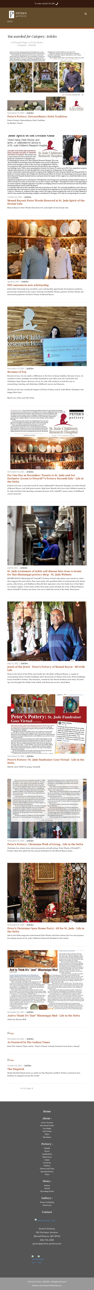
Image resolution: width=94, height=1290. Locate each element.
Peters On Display (47, 1202)
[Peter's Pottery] (18, 14)
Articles (29, 113)
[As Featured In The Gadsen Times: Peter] (10, 1033)
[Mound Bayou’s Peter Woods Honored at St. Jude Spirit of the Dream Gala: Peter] (47, 164)
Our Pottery (47, 1131)
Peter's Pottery (47, 1123)
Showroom (47, 1205)
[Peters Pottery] (47, 1220)
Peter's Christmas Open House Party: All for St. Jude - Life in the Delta (45, 930)
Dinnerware (47, 1157)
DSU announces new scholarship (28, 285)
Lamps (47, 1160)
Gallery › (47, 1198)
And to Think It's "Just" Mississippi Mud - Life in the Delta (43, 1015)
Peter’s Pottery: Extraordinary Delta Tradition (37, 116)
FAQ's (47, 1134)
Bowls (47, 1151)
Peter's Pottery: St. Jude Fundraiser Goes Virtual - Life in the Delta (45, 761)
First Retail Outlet (47, 1126)
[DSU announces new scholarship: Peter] (47, 249)
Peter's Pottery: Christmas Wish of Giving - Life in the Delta (45, 844)
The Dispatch (15, 1069)
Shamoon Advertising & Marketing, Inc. (47, 1285)
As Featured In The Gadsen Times (28, 1042)
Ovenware (47, 1163)
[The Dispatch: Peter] (10, 1059)
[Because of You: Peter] (47, 336)
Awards (47, 1188)
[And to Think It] (47, 979)
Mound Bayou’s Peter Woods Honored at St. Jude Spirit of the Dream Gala (46, 202)
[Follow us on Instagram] (41, 1259)
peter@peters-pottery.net (47, 1243)
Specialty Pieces (47, 1172)
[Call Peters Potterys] (56, 4)
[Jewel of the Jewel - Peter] (47, 631)
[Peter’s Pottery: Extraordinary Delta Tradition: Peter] (47, 80)
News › (47, 1181)
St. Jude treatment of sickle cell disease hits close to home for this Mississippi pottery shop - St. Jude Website (44, 573)
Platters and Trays (47, 1169)
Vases (47, 1174)
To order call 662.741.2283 (45, 4)
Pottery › (47, 1144)
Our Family (47, 1128)
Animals (47, 1148)
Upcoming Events (47, 1191)
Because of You (16, 372)
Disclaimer (47, 1137)
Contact (47, 1212)
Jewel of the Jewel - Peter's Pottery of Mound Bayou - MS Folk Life (46, 668)
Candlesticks (47, 1154)
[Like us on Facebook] (35, 1259)
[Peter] (47, 723)
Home (47, 1111)
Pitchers (47, 1166)
